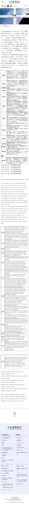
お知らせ (19, 437)
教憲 (3, 442)
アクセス (4, 482)
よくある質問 (5, 473)
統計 (3, 457)
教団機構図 (5, 452)
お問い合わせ (20, 483)
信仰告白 (4, 440)
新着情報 (18, 434)
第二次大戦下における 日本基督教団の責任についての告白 (7, 449)
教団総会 (4, 455)
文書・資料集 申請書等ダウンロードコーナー (22, 476)
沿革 (3, 445)
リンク (18, 472)
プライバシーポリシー (7, 489)
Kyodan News (20, 447)
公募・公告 (19, 450)
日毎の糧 (19, 445)
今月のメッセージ (21, 442)
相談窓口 (4, 475)
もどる (14, 415)
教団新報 (19, 440)
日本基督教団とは (5, 434)
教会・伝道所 (5, 466)
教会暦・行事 (20, 466)
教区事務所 (5, 468)
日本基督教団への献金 (7, 470)
